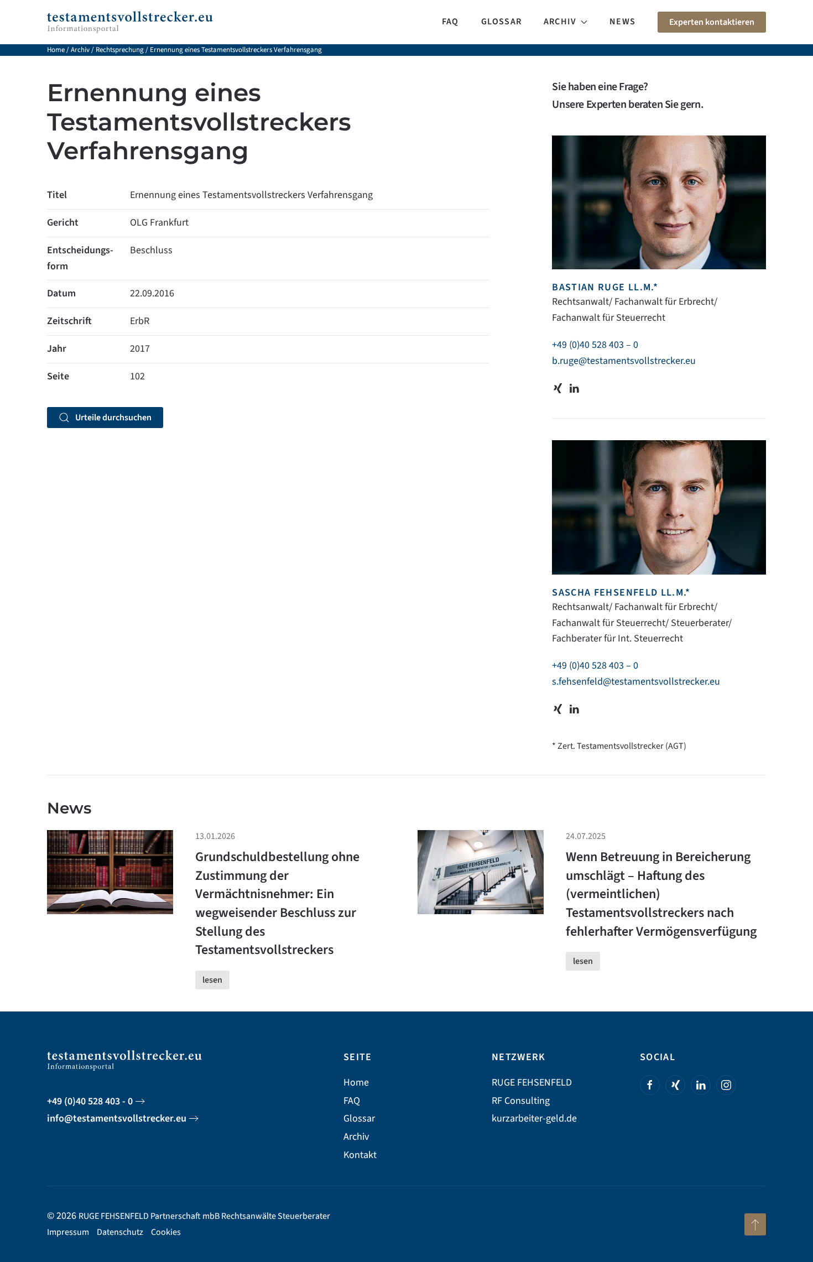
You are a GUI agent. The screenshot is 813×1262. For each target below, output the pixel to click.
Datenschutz (120, 1232)
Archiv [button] (560, 21)
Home (56, 50)
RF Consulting (521, 1101)
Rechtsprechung (120, 50)
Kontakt (360, 1155)
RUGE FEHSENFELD (532, 1082)
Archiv (80, 50)
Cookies (166, 1232)
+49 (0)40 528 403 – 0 (595, 345)
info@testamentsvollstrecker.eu (116, 1118)
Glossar (501, 21)
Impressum (68, 1232)
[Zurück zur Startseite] (130, 22)
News (622, 21)
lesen (212, 980)
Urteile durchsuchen (113, 417)
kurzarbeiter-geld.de (534, 1118)
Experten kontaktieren (711, 22)
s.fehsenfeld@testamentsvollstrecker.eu (636, 682)
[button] (755, 1224)
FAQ (450, 21)
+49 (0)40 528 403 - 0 (90, 1101)
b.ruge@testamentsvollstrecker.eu (624, 361)
